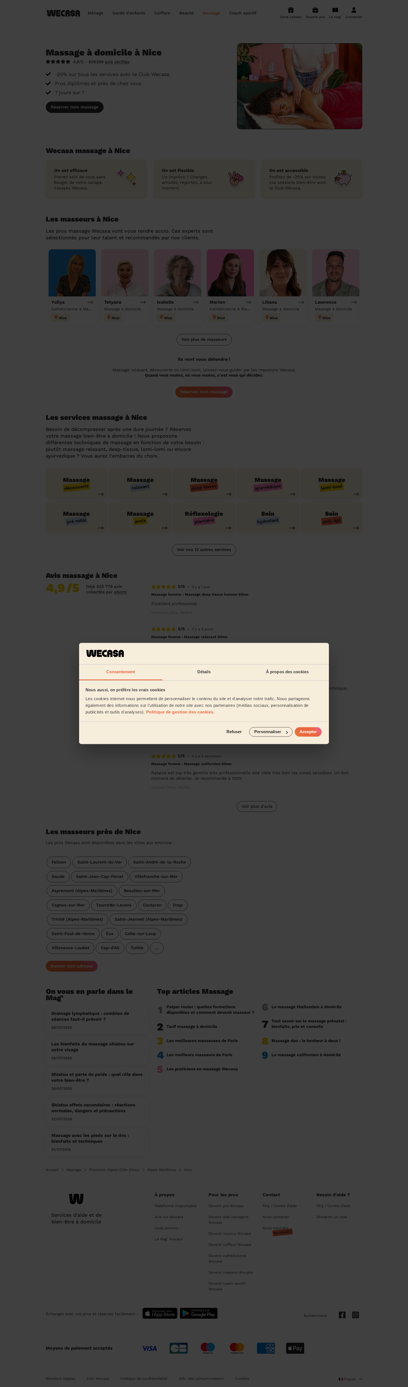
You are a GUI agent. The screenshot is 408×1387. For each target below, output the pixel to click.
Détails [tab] (204, 671)
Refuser (234, 732)
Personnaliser (267, 732)
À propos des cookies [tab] (287, 671)
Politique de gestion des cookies (179, 712)
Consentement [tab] (120, 671)
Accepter (308, 732)
